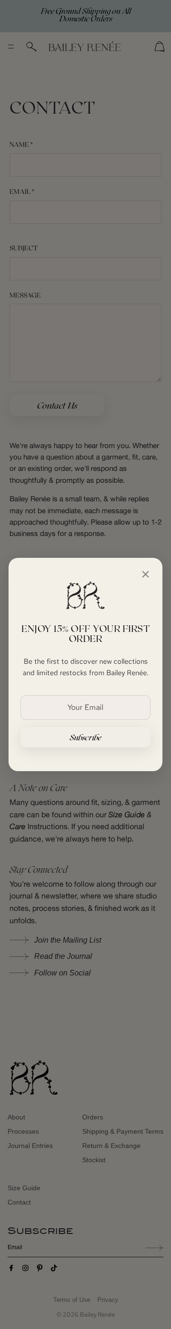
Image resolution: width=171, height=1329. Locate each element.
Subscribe (86, 737)
